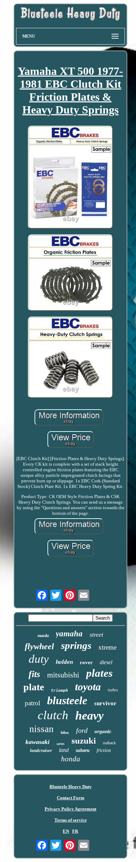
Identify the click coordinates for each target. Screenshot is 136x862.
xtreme (107, 647)
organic (103, 731)
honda (70, 759)
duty (39, 659)
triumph (59, 690)
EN (66, 831)
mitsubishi (63, 674)
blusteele (67, 700)
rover (86, 662)
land (64, 750)
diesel (106, 662)
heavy (89, 715)
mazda (43, 635)
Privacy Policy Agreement (70, 808)
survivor (105, 703)
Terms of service (70, 820)
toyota (88, 686)
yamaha (69, 633)
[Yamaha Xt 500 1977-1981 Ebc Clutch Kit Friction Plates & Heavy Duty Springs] (70, 178)
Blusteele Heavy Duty (71, 786)
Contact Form (70, 797)
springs (76, 645)
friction (104, 750)
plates (99, 673)
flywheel (39, 646)
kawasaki (37, 741)
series (60, 744)
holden (64, 662)
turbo (113, 689)
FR (75, 831)
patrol (32, 703)
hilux (65, 732)
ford (82, 730)
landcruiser (41, 750)
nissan (41, 729)
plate (33, 687)
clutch (53, 715)
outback (109, 742)
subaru (83, 750)
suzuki (83, 740)
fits (34, 674)
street (96, 634)
